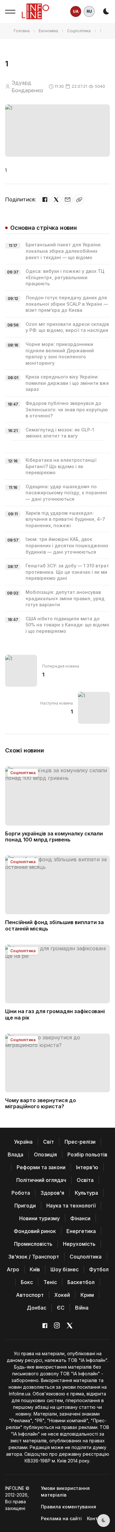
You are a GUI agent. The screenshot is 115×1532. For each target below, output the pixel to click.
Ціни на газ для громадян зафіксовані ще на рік (55, 1014)
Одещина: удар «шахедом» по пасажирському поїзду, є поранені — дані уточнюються (66, 493)
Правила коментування (68, 1506)
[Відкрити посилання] (79, 199)
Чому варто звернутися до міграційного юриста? (40, 1103)
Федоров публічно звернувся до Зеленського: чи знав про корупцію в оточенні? (67, 409)
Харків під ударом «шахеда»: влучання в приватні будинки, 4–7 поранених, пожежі (65, 519)
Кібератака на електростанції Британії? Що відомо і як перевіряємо (61, 466)
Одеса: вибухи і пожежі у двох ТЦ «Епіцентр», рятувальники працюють (65, 277)
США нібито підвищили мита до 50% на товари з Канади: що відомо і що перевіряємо (67, 625)
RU (89, 11)
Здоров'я (52, 1193)
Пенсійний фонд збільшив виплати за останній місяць (54, 925)
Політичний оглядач (41, 1180)
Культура (86, 1193)
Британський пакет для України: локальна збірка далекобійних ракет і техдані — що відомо (64, 251)
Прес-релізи (80, 1142)
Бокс (27, 1282)
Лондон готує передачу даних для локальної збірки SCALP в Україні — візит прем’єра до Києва (67, 304)
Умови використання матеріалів (65, 1491)
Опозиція (45, 1154)
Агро (13, 1269)
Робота (21, 1193)
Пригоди (25, 1205)
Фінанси (80, 1218)
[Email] (68, 199)
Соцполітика (79, 30)
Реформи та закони (41, 1167)
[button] (10, 11)
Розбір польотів (87, 1154)
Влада (15, 1154)
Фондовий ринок (35, 1231)
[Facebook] (45, 199)
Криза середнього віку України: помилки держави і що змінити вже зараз (67, 383)
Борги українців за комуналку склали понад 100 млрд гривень (54, 836)
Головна (22, 30)
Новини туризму (39, 1218)
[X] (56, 199)
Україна (23, 1142)
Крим (87, 1295)
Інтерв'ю (87, 1167)
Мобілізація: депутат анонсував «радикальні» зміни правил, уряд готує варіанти (65, 598)
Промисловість (33, 1244)
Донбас (36, 1307)
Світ (48, 1142)
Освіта (85, 1180)
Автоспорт (30, 1295)
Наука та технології (71, 1205)
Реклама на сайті (61, 1518)
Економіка (48, 30)
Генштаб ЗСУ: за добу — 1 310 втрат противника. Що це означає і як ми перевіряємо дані (67, 572)
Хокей (62, 1295)
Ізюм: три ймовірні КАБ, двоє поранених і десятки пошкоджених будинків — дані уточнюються (67, 545)
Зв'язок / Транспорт (33, 1256)
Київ (35, 1269)
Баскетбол (81, 1282)
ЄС (61, 1307)
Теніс (50, 1282)
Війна (81, 1307)
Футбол (99, 1269)
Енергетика (81, 1231)
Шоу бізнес (64, 1269)
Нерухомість (79, 1244)
